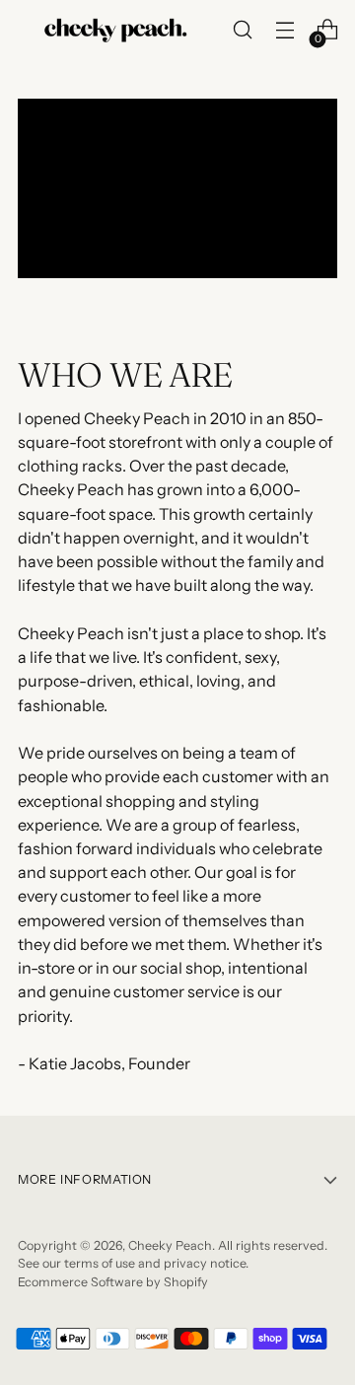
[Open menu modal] (284, 30)
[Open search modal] (242, 30)
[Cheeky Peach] (116, 30)
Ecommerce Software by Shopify (113, 1282)
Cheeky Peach (170, 1245)
